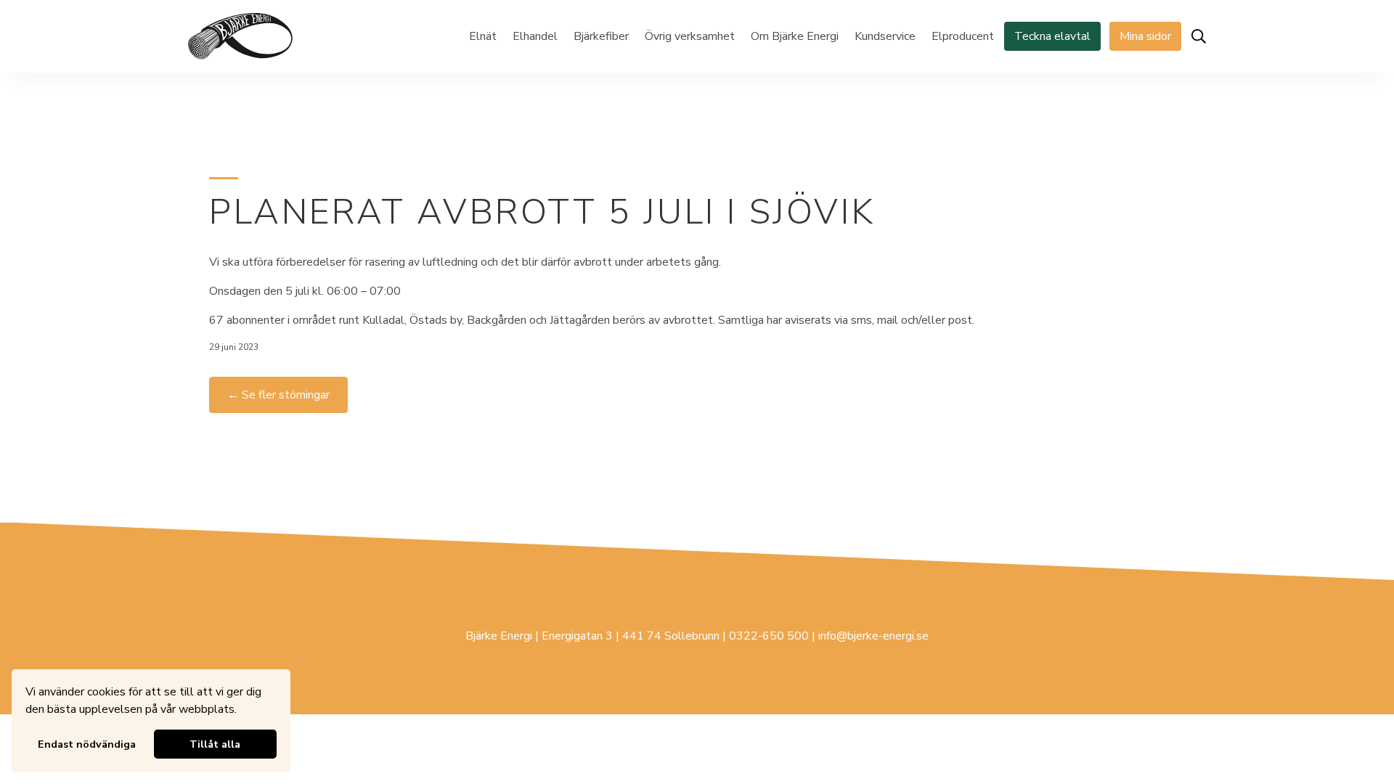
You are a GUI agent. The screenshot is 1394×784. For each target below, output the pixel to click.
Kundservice (885, 36)
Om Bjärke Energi (795, 36)
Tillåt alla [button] (214, 744)
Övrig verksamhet (690, 36)
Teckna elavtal (1052, 36)
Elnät (483, 36)
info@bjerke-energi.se (873, 636)
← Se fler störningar (278, 395)
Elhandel (535, 36)
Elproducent (963, 36)
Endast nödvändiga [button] (87, 744)
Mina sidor (1145, 36)
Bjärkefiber (601, 36)
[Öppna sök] (1199, 36)
